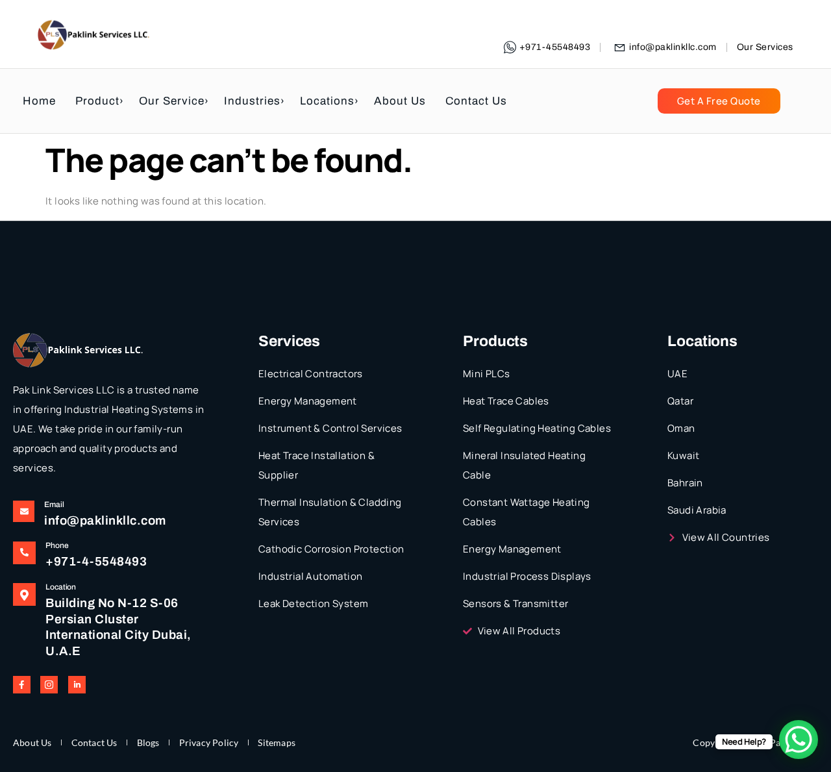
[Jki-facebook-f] (22, 684)
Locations (327, 101)
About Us (400, 101)
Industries (252, 101)
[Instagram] (49, 684)
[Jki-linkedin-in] (77, 684)
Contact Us (476, 101)
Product (97, 101)
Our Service (172, 101)
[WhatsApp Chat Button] (798, 739)
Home (39, 101)
